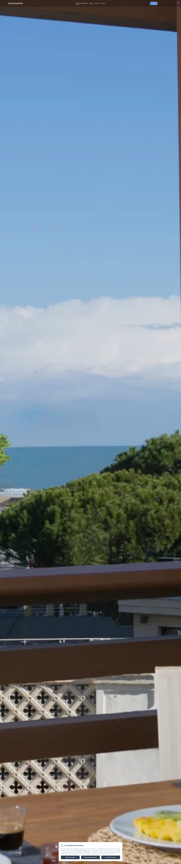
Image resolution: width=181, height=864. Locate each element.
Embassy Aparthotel (15, 3)
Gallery (91, 3)
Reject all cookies (70, 857)
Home (77, 3)
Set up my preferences (90, 857)
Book (153, 3)
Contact (103, 3)
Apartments (84, 3)
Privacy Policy (110, 853)
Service (97, 3)
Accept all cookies (111, 857)
